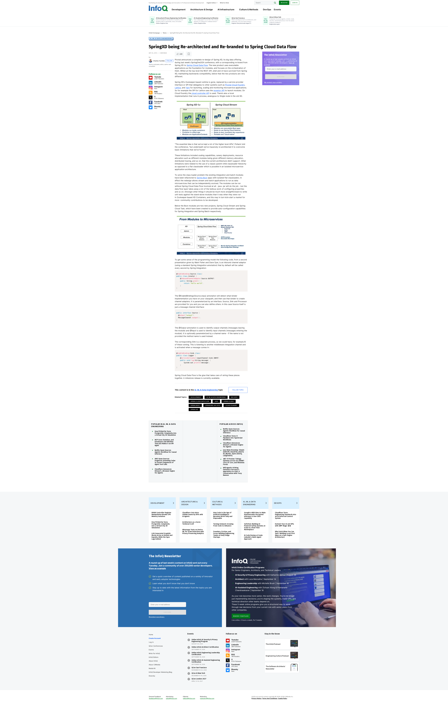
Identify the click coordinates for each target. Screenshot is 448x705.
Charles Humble (159, 61)
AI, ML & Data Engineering (161, 38)
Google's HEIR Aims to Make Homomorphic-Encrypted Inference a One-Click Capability (255, 515)
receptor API (218, 90)
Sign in (295, 3)
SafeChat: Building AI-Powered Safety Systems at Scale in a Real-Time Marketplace (254, 527)
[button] (280, 76)
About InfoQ (153, 661)
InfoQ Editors (153, 657)
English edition (211, 3)
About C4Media (154, 665)
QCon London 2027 (199, 679)
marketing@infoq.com (207, 698)
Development (179, 9)
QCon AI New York (198, 673)
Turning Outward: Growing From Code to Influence (223, 525)
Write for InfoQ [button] (224, 3)
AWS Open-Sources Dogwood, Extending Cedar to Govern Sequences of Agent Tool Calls (165, 461)
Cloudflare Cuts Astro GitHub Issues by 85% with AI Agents (192, 514)
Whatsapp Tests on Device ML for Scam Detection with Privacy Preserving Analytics (193, 531)
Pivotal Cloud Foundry (235, 85)
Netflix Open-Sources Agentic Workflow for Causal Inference (166, 452)
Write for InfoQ (154, 653)
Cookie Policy (282, 698)
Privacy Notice (256, 698)
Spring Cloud (229, 401)
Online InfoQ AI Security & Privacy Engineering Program (204, 640)
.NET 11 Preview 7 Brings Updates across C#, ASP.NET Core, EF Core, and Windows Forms (233, 461)
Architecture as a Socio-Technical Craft (191, 523)
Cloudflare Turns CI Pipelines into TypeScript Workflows (232, 438)
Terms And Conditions (269, 698)
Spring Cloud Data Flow (197, 65)
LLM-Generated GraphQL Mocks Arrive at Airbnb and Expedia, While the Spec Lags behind (162, 536)
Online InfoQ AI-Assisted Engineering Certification (206, 661)
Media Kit (152, 668)
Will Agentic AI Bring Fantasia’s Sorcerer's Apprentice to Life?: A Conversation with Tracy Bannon (232, 471)
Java (216, 401)
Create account (155, 638)
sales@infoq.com (171, 698)
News (165, 33)
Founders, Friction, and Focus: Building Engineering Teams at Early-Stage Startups (223, 534)
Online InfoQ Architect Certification (205, 647)
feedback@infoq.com (156, 698)
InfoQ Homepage (154, 33)
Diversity (152, 676)
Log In (151, 642)
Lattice (178, 87)
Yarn (188, 87)
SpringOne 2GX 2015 (212, 405)
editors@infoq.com (189, 698)
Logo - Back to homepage (158, 8)
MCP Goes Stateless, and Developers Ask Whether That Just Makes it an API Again (164, 442)
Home (151, 634)
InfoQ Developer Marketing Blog (160, 672)
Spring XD (194, 409)
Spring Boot (202, 178)
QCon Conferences (156, 646)
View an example (157, 568)
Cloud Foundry (231, 405)
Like (181, 54)
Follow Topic (238, 390)
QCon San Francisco (199, 668)
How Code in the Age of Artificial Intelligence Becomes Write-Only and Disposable (222, 515)
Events (277, 9)
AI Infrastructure (226, 9)
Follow (169, 60)
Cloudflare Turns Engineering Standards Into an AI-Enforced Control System (285, 515)
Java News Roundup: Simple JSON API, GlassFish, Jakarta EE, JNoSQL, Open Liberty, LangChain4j (233, 453)
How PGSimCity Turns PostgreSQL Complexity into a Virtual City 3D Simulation (165, 433)
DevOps (267, 9)
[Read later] (189, 54)
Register (284, 3)
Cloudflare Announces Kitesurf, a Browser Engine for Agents (165, 471)
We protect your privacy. (273, 82)
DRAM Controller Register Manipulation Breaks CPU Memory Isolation (161, 514)
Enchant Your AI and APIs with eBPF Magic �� (284, 525)
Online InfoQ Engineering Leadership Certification (206, 654)
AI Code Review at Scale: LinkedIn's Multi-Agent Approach (253, 537)
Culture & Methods (248, 9)
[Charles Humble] (150, 61)
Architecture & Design (201, 9)
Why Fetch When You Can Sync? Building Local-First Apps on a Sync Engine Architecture (285, 534)
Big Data (234, 397)
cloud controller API (200, 93)
